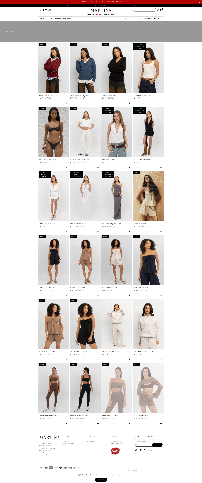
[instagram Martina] (40, 10)
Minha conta (113, 436)
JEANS (113, 15)
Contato (112, 439)
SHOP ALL (90, 15)
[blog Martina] (49, 10)
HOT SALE (99, 15)
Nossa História (66, 441)
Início (40, 19)
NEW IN (106, 15)
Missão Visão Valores (68, 444)
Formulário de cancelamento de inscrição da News (47, 454)
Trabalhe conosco (91, 436)
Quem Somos (66, 436)
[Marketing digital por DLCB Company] (132, 470)
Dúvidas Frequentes (92, 441)
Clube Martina (67, 439)
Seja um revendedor (92, 439)
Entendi (101, 480)
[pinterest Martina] (46, 10)
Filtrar (125, 19)
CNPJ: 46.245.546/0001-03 (46, 450)
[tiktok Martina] (43, 10)
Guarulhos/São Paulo (45, 446)
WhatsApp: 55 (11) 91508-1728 (47, 448)
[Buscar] (154, 10)
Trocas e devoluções (115, 441)
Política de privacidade (116, 444)
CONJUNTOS (48, 19)
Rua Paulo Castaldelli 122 (45, 443)
